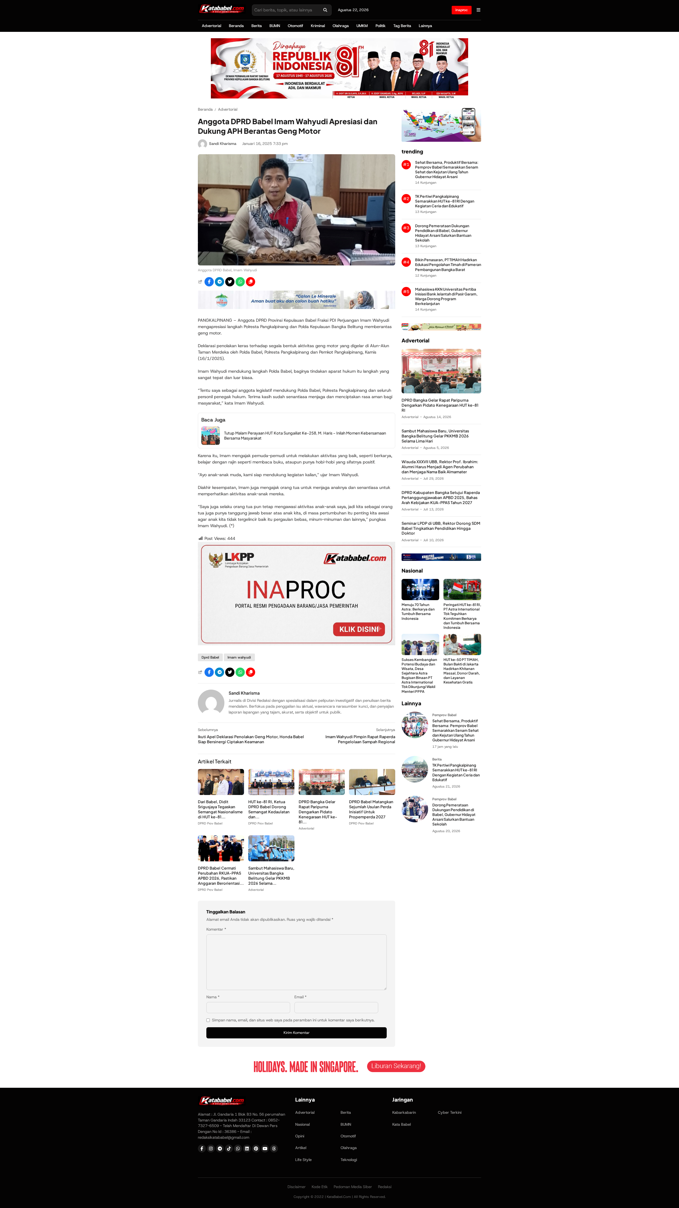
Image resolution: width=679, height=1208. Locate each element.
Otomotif (295, 25)
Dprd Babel (210, 657)
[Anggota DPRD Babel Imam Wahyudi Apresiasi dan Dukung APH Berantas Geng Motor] (296, 264)
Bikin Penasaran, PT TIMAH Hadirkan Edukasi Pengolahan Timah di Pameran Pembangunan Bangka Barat (448, 264)
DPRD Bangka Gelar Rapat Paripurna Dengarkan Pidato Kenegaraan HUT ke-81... (318, 811)
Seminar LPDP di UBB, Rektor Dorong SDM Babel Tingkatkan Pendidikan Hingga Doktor (441, 528)
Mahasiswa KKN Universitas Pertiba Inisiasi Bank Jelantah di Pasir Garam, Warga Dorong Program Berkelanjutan (446, 296)
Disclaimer (297, 1186)
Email (300, 997)
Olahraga (341, 25)
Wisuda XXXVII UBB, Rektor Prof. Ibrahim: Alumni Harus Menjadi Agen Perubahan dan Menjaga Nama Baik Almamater (440, 466)
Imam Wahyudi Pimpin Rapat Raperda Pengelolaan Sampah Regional (360, 739)
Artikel (300, 1147)
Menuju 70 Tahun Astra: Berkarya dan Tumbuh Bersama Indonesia (418, 611)
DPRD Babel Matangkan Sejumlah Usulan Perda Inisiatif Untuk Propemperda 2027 (371, 809)
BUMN (274, 25)
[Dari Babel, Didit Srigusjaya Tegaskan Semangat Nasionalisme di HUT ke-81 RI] (221, 793)
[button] (250, 281)
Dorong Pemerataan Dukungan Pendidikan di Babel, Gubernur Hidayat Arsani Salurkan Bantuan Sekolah (443, 232)
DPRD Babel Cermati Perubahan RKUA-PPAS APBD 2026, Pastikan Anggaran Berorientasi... (221, 875)
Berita (256, 25)
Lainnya (425, 25)
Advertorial (211, 25)
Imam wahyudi (239, 657)
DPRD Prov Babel (210, 823)
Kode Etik (320, 1186)
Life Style (303, 1159)
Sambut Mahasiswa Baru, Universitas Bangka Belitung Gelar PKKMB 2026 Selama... (271, 875)
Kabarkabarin (404, 1112)
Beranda (236, 25)
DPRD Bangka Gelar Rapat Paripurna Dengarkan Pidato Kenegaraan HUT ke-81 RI (440, 405)
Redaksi (384, 1186)
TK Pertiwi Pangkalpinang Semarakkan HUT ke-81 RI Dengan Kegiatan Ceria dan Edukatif (444, 201)
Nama (213, 997)
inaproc (461, 9)
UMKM (362, 25)
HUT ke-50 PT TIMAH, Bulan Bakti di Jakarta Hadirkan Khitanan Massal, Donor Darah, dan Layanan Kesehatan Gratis (461, 671)
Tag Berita (402, 25)
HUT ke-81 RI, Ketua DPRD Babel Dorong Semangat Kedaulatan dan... (269, 809)
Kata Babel (401, 1124)
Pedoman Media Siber (353, 1186)
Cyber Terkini (450, 1112)
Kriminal (318, 25)
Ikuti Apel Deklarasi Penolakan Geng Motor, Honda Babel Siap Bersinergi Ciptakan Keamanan (251, 739)
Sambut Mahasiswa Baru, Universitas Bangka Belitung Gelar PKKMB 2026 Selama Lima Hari (435, 435)
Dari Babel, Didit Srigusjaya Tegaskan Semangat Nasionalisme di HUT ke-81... (220, 809)
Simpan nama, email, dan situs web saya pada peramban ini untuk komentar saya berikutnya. (293, 1020)
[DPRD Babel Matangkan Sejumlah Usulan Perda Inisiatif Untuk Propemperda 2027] (372, 793)
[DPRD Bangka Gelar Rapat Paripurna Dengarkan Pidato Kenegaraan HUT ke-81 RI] (322, 793)
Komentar (216, 929)
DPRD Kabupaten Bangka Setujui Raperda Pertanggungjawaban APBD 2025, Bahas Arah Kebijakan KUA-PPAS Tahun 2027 (441, 497)
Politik (381, 25)
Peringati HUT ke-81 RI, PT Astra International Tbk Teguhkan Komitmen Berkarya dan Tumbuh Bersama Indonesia (462, 616)
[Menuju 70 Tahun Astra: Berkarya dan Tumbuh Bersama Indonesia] (420, 598)
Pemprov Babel (444, 715)
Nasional (302, 1124)
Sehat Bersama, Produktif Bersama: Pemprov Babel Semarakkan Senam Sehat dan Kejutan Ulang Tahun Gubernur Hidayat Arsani (446, 169)
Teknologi (349, 1159)
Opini (299, 1136)
